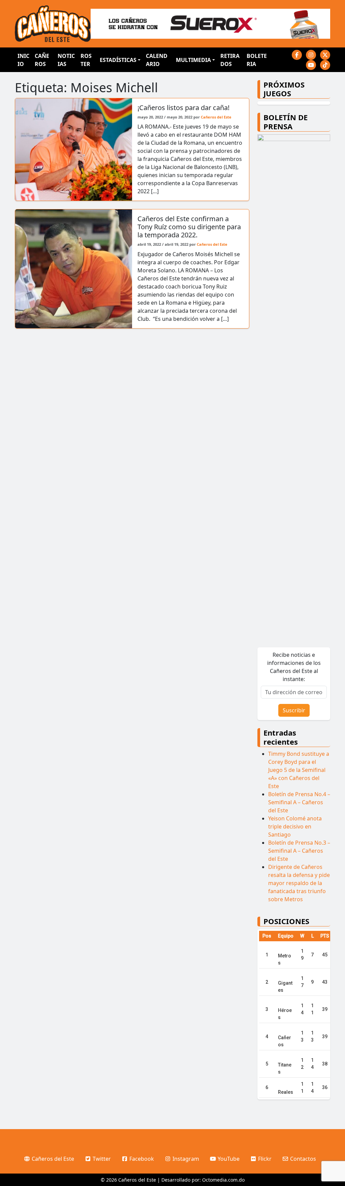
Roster (86, 60)
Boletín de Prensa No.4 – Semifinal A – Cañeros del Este (299, 802)
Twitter (101, 1158)
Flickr (264, 1158)
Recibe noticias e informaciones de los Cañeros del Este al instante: (294, 667)
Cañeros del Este (216, 117)
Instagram (185, 1158)
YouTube (228, 1158)
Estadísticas (118, 60)
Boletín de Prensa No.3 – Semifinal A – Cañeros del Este (299, 850)
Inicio (23, 60)
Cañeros (42, 60)
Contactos (302, 1158)
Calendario (156, 60)
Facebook (141, 1158)
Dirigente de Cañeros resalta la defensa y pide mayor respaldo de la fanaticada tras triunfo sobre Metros (299, 883)
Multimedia (193, 60)
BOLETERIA (257, 60)
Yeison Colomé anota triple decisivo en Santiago (295, 826)
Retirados (230, 60)
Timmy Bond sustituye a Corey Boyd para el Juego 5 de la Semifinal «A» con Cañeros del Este (298, 770)
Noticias (66, 60)
